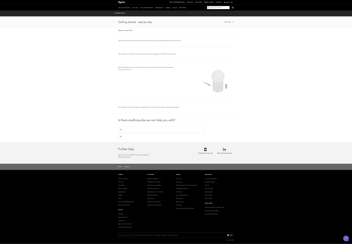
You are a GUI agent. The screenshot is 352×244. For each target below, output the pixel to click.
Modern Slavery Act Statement (160, 235)
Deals (119, 198)
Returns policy (179, 202)
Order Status (121, 220)
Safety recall (179, 198)
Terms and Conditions (147, 235)
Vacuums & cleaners (124, 7)
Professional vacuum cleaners (155, 192)
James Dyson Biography (211, 214)
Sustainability (208, 198)
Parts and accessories (124, 205)
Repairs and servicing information (185, 208)
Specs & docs (150, 198)
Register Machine (123, 217)
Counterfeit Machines (182, 195)
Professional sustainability (154, 205)
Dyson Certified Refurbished (177, 2)
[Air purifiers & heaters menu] (154, 8)
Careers (207, 185)
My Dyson (121, 214)
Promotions (179, 192)
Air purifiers (121, 185)
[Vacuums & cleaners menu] (131, 8)
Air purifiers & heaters (146, 7)
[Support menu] (178, 8)
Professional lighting (152, 195)
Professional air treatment (154, 185)
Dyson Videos (208, 195)
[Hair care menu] (139, 8)
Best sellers (182, 7)
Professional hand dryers (154, 182)
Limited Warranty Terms (182, 188)
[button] (220, 22)
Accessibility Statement (173, 235)
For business (198, 2)
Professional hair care (153, 188)
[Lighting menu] (171, 8)
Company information (211, 178)
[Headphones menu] (164, 8)
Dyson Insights (209, 192)
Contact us (218, 2)
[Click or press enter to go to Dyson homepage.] (121, 2)
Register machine (208, 2)
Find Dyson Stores (210, 182)
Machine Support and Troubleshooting (186, 185)
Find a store (190, 2)
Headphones (159, 7)
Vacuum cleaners (123, 178)
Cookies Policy (129, 235)
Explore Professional (152, 178)
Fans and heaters (123, 188)
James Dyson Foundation (212, 210)
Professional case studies (154, 202)
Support (174, 7)
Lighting (167, 7)
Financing (178, 205)
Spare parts (179, 182)
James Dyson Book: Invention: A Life (214, 207)
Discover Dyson (209, 188)
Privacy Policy (121, 235)
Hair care (135, 7)
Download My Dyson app (125, 227)
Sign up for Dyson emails (125, 224)
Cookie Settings (137, 235)
